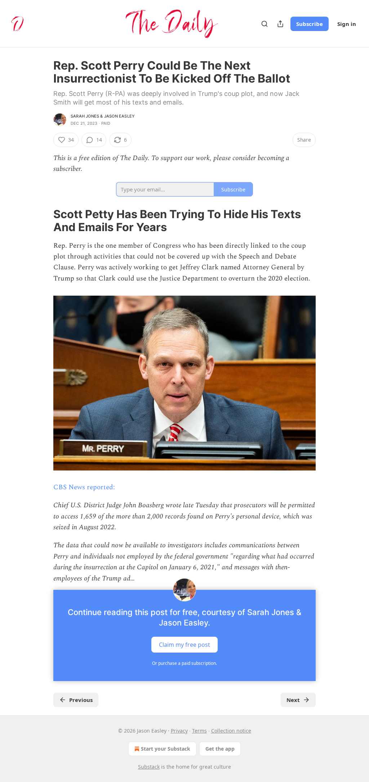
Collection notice (231, 730)
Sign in (346, 23)
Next (293, 699)
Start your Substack (165, 748)
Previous (81, 699)
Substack (149, 766)
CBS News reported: (84, 487)
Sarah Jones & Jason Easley (103, 116)
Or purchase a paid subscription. (184, 663)
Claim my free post (184, 644)
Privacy (179, 730)
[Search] (264, 24)
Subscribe (309, 23)
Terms (199, 730)
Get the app (220, 748)
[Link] (43, 220)
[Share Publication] (280, 24)
